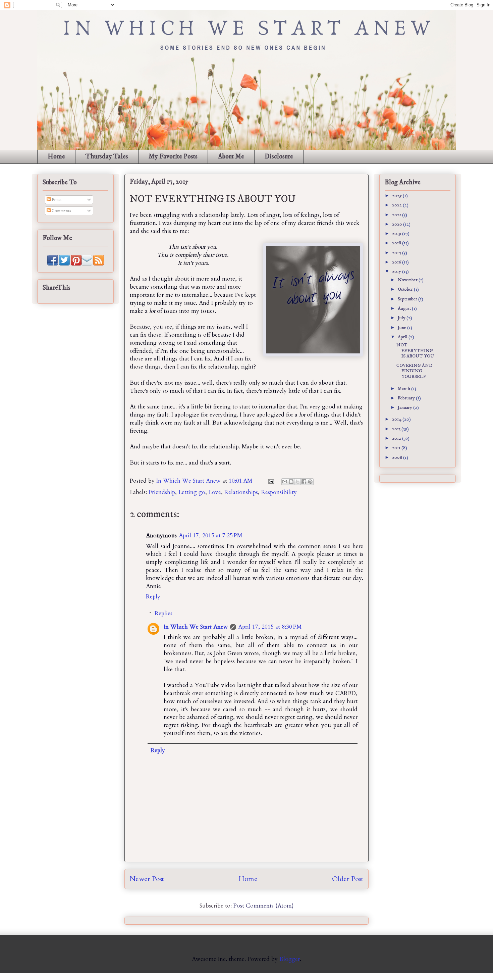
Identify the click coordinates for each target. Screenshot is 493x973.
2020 (397, 224)
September (408, 299)
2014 (397, 419)
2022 (397, 205)
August (405, 308)
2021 (397, 215)
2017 (397, 253)
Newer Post (147, 878)
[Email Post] (270, 481)
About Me (231, 156)
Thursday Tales (107, 156)
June (402, 328)
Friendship (162, 492)
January (405, 407)
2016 (397, 262)
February (407, 398)
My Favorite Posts (173, 156)
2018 (397, 243)
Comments (61, 211)
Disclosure (279, 156)
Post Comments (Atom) (263, 906)
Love (215, 492)
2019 (397, 234)
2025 (397, 196)
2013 (396, 429)
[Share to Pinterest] (310, 481)
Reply (153, 596)
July (402, 318)
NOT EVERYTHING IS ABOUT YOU (415, 350)
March (404, 389)
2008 (397, 457)
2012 (397, 438)
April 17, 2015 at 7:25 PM (210, 535)
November (408, 280)
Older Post (347, 878)
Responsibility (279, 492)
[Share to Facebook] (303, 481)
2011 (396, 448)
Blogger (289, 959)
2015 (397, 272)
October (406, 289)
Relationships (241, 492)
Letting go (191, 492)
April (403, 337)
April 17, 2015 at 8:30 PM (270, 627)
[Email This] (284, 481)
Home (56, 156)
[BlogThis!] (291, 481)
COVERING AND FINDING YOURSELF (414, 371)
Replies (163, 613)
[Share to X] (297, 481)
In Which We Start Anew (189, 481)
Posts (56, 200)
